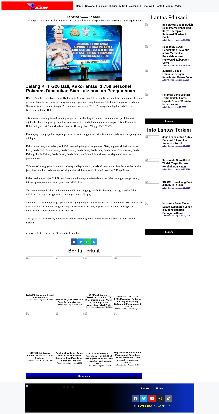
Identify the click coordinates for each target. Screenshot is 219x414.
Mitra (122, 5)
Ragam (169, 5)
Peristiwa (147, 5)
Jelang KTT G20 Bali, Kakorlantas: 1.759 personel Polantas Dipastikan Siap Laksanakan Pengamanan (80, 88)
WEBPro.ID (164, 406)
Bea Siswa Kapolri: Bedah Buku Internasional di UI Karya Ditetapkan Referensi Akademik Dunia (177, 31)
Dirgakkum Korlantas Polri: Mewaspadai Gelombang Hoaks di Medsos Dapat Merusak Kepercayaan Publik (128, 357)
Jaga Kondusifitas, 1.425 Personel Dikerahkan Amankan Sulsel (177, 140)
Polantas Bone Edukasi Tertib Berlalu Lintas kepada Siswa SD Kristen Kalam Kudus (177, 99)
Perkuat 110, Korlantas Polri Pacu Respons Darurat (69, 300)
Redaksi (145, 388)
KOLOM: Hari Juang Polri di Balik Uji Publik (40, 296)
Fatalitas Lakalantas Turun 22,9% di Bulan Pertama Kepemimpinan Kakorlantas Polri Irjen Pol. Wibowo (69, 357)
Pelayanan (133, 5)
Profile (158, 5)
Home (79, 5)
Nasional (90, 5)
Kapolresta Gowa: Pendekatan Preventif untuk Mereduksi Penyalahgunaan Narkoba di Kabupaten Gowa (175, 54)
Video (178, 5)
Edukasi (102, 5)
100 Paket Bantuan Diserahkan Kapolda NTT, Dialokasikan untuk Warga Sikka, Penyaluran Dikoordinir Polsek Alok (98, 300)
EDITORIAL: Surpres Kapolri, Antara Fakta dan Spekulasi (40, 355)
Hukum (113, 5)
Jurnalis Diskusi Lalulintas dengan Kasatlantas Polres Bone (177, 74)
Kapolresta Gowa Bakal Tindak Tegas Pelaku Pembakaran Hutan (176, 163)
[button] (74, 241)
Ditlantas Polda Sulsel (68, 233)
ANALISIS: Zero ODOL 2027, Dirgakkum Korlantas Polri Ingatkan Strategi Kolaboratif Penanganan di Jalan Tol (128, 301)
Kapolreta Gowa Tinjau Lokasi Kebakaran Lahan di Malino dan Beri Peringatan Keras (177, 208)
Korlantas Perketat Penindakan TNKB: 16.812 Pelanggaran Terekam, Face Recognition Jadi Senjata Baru (99, 358)
